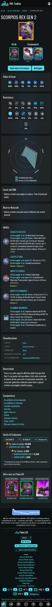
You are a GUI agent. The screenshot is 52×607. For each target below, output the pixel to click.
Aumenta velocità (10, 418)
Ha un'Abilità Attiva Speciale (15, 400)
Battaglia (38, 68)
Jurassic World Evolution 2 (26, 564)
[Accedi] (49, 3)
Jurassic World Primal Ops (26, 572)
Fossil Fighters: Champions (26, 586)
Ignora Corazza (9, 412)
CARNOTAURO (19, 457)
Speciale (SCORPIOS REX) (31, 358)
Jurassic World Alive (14, 11)
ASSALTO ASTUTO (18, 231)
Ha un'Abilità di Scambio (13, 403)
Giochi (3, 11)
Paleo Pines (26, 583)
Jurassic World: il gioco (26, 559)
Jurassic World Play (26, 570)
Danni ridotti (9, 421)
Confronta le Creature (19, 68)
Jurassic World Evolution (26, 567)
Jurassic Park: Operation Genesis (26, 578)
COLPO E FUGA (16, 256)
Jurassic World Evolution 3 (26, 562)
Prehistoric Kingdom (26, 580)
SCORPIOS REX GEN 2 (17, 447)
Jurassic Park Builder (26, 575)
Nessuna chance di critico (14, 424)
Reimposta (34, 594)
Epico (24, 342)
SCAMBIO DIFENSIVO (18, 307)
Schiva (6, 415)
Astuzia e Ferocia (28, 346)
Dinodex (24, 11)
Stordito (7, 409)
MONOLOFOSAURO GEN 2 (23, 454)
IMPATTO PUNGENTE (18, 291)
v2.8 (24, 354)
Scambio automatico (12, 406)
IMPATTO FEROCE (17, 271)
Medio (25, 350)
